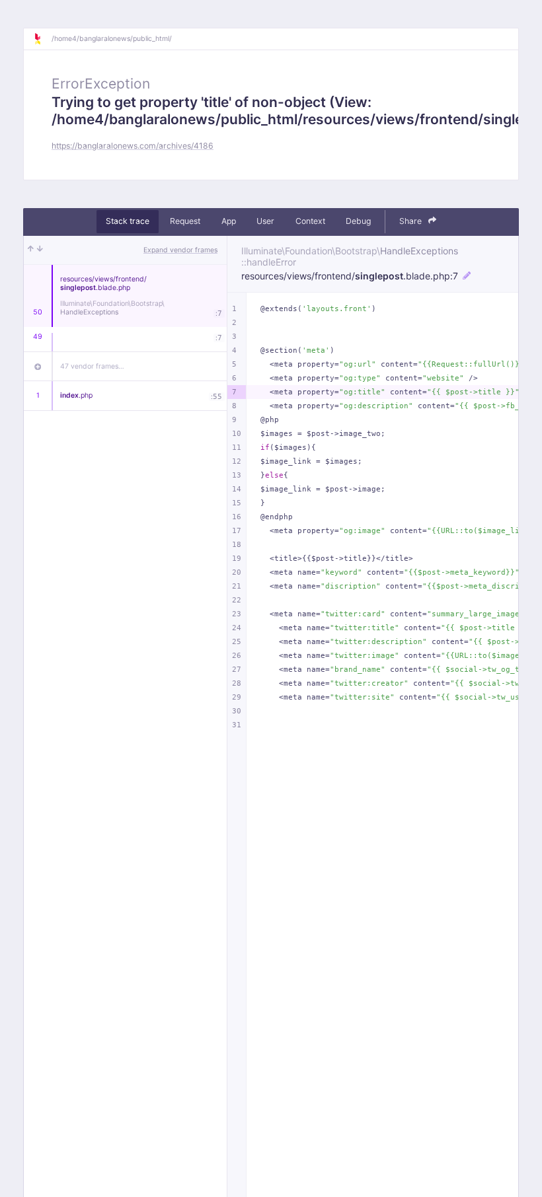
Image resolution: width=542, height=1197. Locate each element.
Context (310, 221)
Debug (358, 221)
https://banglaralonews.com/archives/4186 (132, 146)
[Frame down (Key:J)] (40, 250)
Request (185, 221)
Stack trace (127, 221)
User (265, 221)
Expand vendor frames (180, 250)
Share (411, 221)
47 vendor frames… (92, 366)
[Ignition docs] (42, 39)
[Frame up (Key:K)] (30, 250)
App (228, 221)
